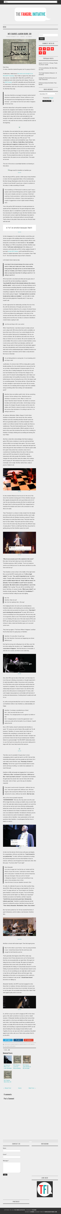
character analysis (23, 1044)
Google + (29, 1040)
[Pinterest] (52, 48)
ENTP (29, 1044)
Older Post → (32, 1088)
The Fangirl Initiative (19, 1210)
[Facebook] (44, 48)
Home (19, 1088)
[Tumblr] (40, 52)
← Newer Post (7, 1088)
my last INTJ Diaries (13, 251)
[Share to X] (7, 1050)
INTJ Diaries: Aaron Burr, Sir (19, 33)
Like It (19, 1040)
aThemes (32, 1212)
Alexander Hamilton (14, 1044)
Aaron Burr (7, 1044)
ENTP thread (8, 82)
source (19, 172)
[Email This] (4, 1050)
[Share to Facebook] (9, 1050)
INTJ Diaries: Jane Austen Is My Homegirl (27, 1066)
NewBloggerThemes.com (51, 1212)
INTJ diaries (7, 1046)
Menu (4, 27)
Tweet (8, 1040)
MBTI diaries (12, 1046)
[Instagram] (48, 48)
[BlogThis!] (6, 1050)
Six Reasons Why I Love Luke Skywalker (8, 1066)
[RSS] (44, 52)
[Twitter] (40, 48)
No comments (29, 36)
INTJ (4, 1046)
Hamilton (32, 1044)
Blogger (51, 98)
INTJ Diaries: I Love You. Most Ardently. (17, 1066)
